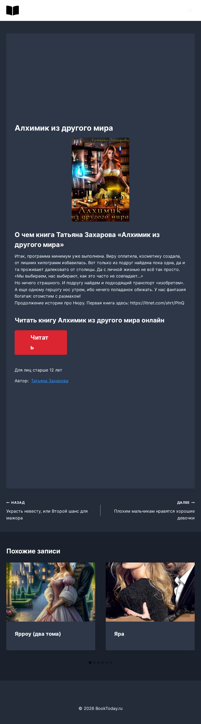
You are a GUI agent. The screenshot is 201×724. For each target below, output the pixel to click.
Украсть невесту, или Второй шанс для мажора (47, 510)
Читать (39, 342)
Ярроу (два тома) (38, 634)
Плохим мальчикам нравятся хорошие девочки (154, 510)
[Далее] (185, 610)
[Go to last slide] (15, 610)
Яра (119, 634)
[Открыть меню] (190, 10)
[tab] (90, 662)
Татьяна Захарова (49, 380)
